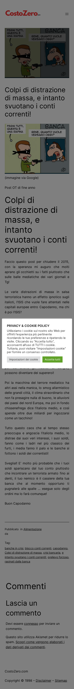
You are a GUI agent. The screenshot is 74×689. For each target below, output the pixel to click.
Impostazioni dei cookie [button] (23, 359)
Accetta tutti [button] (52, 359)
